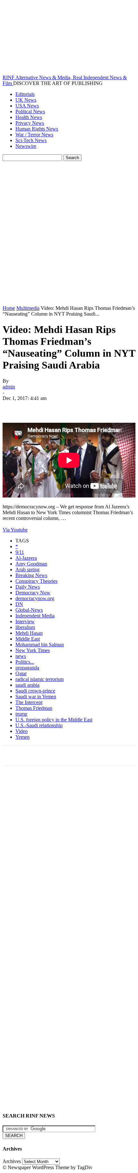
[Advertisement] (69, 233)
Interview (25, 621)
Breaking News (31, 575)
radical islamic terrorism (39, 679)
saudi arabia (27, 685)
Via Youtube (15, 529)
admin (9, 386)
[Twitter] (36, 407)
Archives (12, 1161)
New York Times (32, 650)
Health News (28, 117)
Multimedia (27, 308)
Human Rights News (36, 129)
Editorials (25, 94)
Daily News (27, 587)
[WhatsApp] (82, 407)
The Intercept (28, 702)
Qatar (21, 673)
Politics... (24, 662)
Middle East (27, 639)
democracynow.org (34, 598)
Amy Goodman (31, 563)
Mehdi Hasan (29, 633)
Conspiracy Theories (36, 581)
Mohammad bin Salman (39, 644)
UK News (25, 100)
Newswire (25, 146)
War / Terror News (34, 134)
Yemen (22, 737)
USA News (27, 105)
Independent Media (35, 615)
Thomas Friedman (33, 708)
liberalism (25, 627)
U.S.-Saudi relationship (39, 725)
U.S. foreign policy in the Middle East (53, 719)
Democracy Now (32, 592)
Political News (30, 111)
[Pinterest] (59, 407)
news (20, 656)
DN (19, 604)
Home (9, 308)
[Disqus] (69, 859)
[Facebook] (13, 407)
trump (21, 714)
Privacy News (29, 123)
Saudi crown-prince (35, 690)
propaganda (27, 667)
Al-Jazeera (26, 558)
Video (21, 731)
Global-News (29, 610)
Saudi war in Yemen (35, 696)
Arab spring (27, 569)
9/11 (19, 552)
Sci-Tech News (31, 140)
